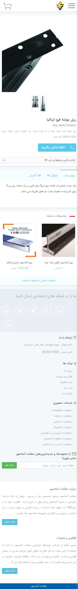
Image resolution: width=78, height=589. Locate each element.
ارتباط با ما (67, 393)
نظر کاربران (35, 175)
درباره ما (68, 371)
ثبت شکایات (66, 382)
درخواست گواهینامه (62, 410)
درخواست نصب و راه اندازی (57, 444)
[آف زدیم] (60, 5)
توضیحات (69, 175)
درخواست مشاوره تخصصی (58, 438)
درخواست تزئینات (63, 416)
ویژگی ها (52, 175)
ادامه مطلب (9, 522)
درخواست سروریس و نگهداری (56, 433)
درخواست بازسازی (62, 421)
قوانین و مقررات (64, 376)
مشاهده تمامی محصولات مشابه (39, 280)
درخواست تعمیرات (62, 427)
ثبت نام (68, 388)
